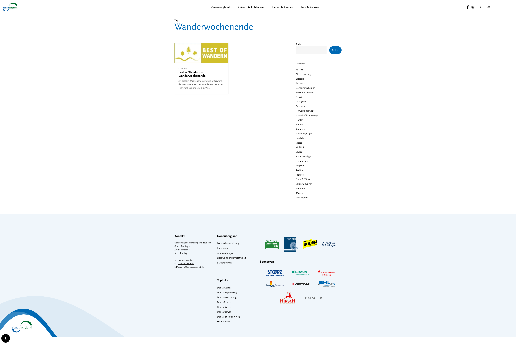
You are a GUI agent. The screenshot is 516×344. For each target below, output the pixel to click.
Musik (299, 152)
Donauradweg (224, 312)
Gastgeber (301, 102)
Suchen (299, 44)
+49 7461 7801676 (186, 264)
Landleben (301, 138)
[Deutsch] (489, 7)
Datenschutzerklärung (228, 243)
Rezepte (300, 175)
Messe (299, 143)
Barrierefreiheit (224, 263)
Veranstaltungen (304, 184)
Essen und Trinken (305, 93)
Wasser (299, 193)
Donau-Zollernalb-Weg (228, 317)
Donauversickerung (305, 88)
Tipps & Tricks (303, 179)
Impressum (222, 248)
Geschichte (301, 106)
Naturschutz (302, 161)
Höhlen (299, 120)
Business (300, 83)
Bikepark (300, 79)
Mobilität (300, 147)
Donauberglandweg (227, 293)
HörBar (299, 125)
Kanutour (300, 129)
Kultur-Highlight (304, 134)
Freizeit (299, 97)
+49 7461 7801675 (185, 260)
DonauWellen (224, 288)
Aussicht (300, 70)
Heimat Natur (224, 322)
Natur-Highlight (304, 157)
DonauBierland (224, 302)
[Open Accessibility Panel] (5, 338)
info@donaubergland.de (192, 267)
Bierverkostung (303, 74)
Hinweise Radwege (305, 111)
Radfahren (301, 170)
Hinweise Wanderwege (307, 115)
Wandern (183, 48)
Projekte (300, 166)
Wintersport (302, 198)
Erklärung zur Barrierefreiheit (231, 258)
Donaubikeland (224, 307)
